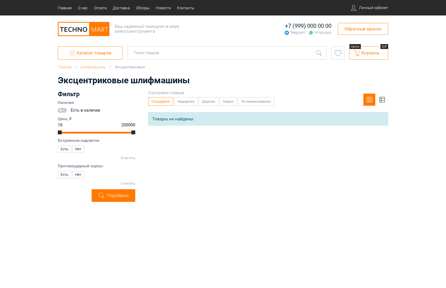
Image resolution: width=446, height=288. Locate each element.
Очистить (128, 158)
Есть (64, 149)
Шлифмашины (93, 67)
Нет (78, 149)
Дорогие (210, 100)
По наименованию (257, 100)
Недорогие (188, 100)
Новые (230, 100)
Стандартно (162, 100)
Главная (65, 67)
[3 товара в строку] (369, 100)
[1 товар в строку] (382, 100)
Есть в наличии (85, 110)
